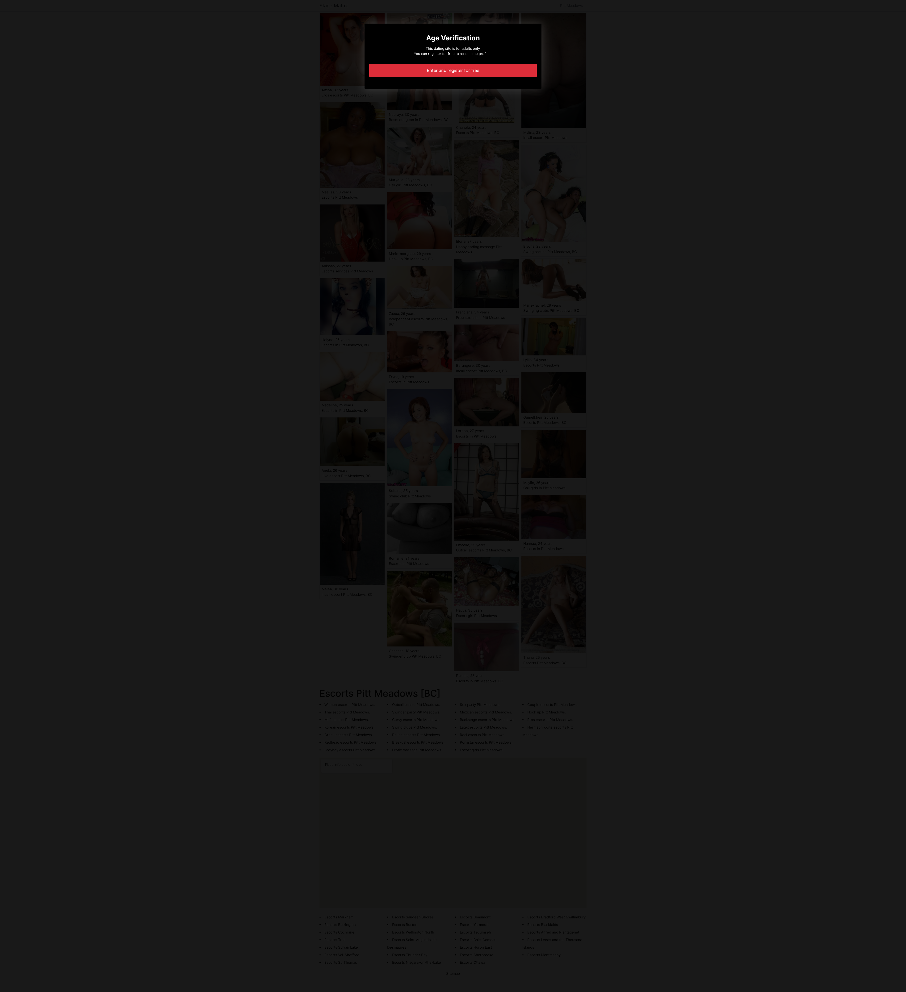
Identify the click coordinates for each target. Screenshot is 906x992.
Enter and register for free (453, 70)
